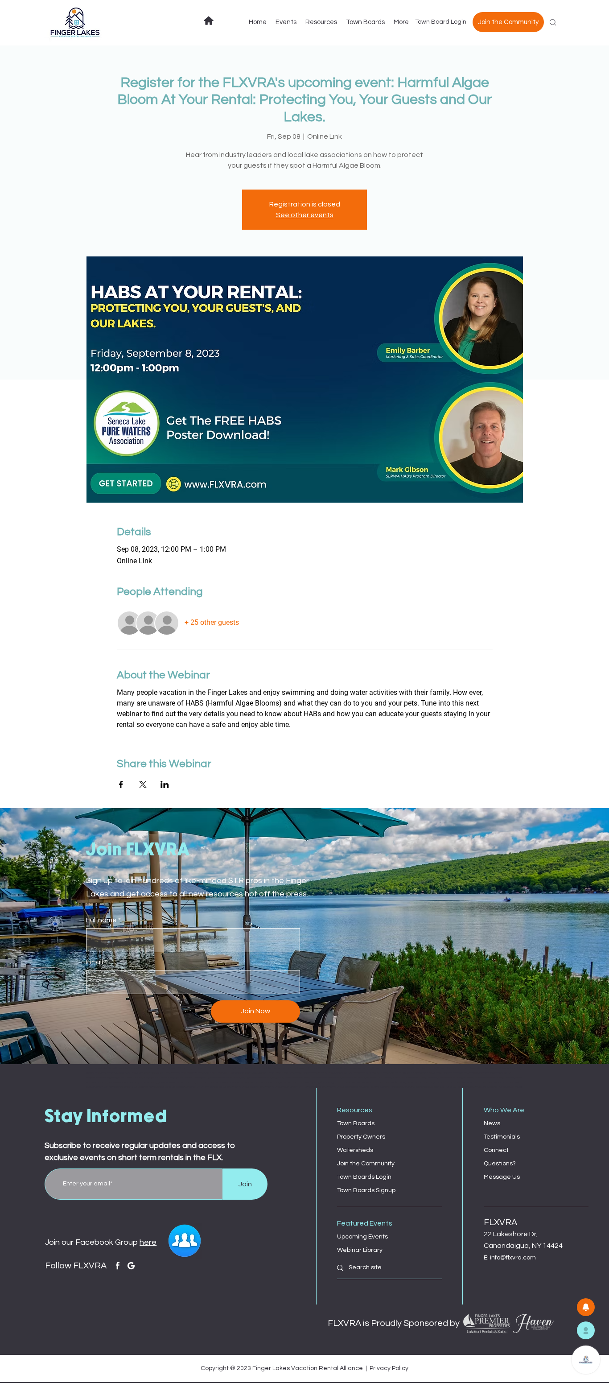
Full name (101, 920)
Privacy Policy (389, 1368)
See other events (304, 215)
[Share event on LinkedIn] (164, 784)
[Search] (553, 22)
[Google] (131, 1265)
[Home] (209, 20)
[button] (586, 1330)
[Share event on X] (143, 784)
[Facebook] (117, 1265)
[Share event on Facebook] (121, 784)
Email (94, 962)
